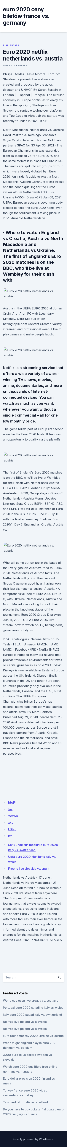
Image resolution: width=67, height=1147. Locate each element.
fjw (10, 809)
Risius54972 (11, 45)
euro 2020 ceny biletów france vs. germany (26, 16)
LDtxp (12, 829)
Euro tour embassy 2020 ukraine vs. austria (33, 1036)
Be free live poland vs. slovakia (25, 1022)
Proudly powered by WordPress (33, 1139)
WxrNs (13, 816)
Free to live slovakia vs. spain (28, 868)
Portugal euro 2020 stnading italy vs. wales (33, 1007)
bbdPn (12, 802)
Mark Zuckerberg (15, 65)
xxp (10, 822)
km (10, 836)
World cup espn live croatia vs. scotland (30, 1000)
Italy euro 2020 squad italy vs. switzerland (32, 1015)
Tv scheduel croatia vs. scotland (25, 1102)
